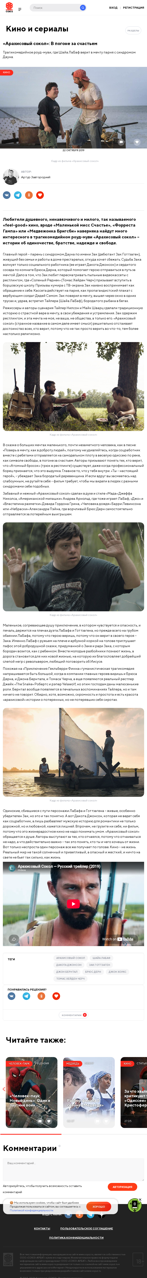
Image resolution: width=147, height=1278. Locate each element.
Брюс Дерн (93, 971)
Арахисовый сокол (70, 958)
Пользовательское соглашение (86, 1228)
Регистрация (133, 7)
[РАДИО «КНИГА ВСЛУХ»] (135, 1205)
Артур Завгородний (35, 177)
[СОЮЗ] (8, 1259)
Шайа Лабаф (101, 958)
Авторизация (122, 1187)
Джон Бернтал (67, 971)
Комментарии (74, 1015)
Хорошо (99, 1206)
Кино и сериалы (37, 28)
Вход (113, 7)
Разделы (133, 30)
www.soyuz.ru (86, 1254)
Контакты (42, 1228)
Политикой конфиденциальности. (32, 1210)
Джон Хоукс (117, 971)
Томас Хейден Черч (70, 978)
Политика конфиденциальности (76, 1237)
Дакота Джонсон (69, 965)
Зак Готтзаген (99, 965)
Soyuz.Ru (9, 7)
